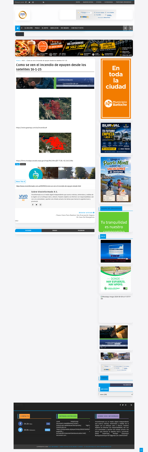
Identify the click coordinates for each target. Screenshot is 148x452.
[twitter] (29, 2)
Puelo (37, 28)
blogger (28, 230)
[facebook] (25, 2)
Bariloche (54, 28)
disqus (54, 230)
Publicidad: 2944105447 (123, 2)
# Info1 (23, 164)
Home (78, 2)
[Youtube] (36, 2)
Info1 (23, 60)
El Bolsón (29, 28)
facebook (81, 230)
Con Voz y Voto (77, 28)
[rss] (43, 2)
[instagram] (32, 2)
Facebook (127, 385)
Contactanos (109, 2)
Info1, (20, 74)
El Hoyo (45, 28)
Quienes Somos (88, 2)
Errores (98, 2)
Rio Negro (65, 28)
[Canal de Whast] (39, 2)
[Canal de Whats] (127, 404)
